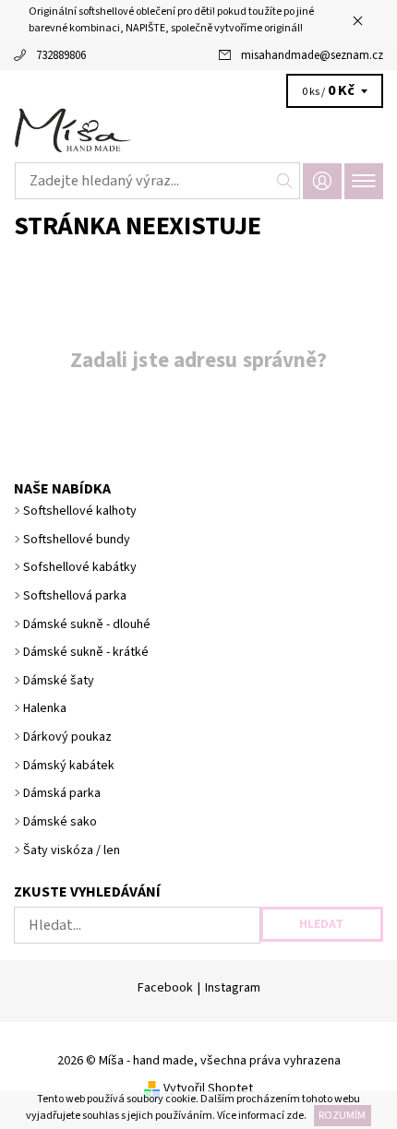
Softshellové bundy (76, 539)
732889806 (61, 55)
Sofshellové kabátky (80, 567)
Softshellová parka (74, 596)
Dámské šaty (58, 680)
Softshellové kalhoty (80, 511)
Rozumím (342, 1115)
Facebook (165, 987)
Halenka (44, 708)
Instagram (232, 987)
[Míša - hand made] (198, 131)
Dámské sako (60, 822)
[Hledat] (285, 180)
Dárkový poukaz (67, 737)
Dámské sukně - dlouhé (86, 624)
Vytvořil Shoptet (208, 1088)
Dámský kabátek (68, 765)
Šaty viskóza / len (71, 850)
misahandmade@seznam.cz (312, 55)
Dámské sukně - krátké (86, 652)
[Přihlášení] (322, 181)
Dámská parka (62, 793)
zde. (295, 1115)
